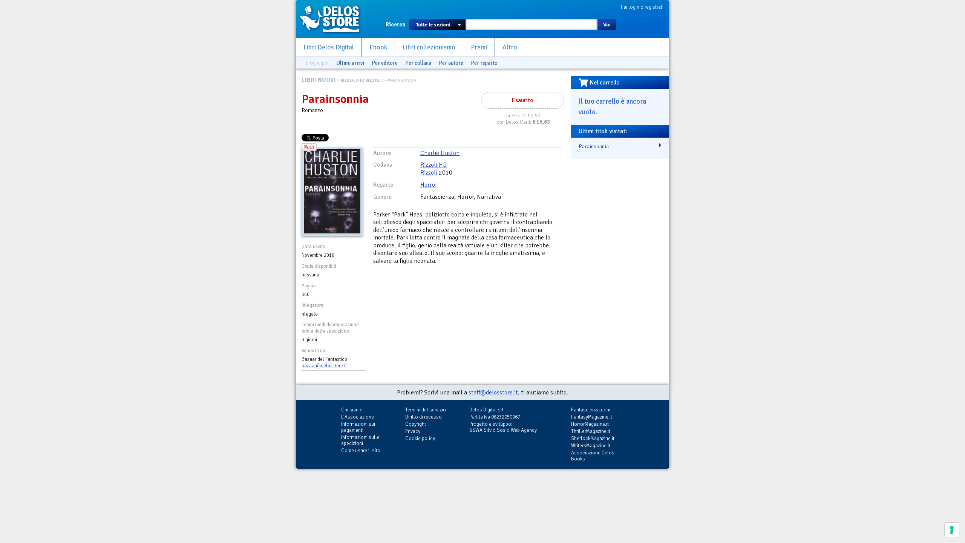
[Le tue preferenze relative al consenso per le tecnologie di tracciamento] (952, 530)
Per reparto (484, 63)
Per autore (451, 63)
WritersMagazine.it (590, 445)
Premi (479, 47)
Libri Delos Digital (328, 47)
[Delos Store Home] (333, 19)
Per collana (418, 63)
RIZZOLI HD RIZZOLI (361, 80)
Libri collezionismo (429, 47)
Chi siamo (352, 409)
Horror (428, 185)
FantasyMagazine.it (591, 417)
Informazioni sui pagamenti (358, 427)
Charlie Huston (440, 153)
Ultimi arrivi (350, 63)
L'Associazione (357, 417)
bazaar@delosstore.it (324, 366)
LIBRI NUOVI (319, 80)
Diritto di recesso (423, 417)
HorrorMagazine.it (590, 424)
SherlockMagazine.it (592, 438)
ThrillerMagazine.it (590, 431)
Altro (509, 47)
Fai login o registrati (642, 7)
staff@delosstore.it (493, 392)
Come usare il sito (360, 450)
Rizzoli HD (433, 165)
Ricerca (395, 24)
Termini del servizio (425, 409)
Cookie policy (420, 438)
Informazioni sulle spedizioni (360, 440)
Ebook (378, 47)
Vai (607, 24)
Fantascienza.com (590, 409)
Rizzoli (428, 172)
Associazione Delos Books (592, 455)
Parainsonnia (594, 146)
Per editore (385, 63)
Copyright (415, 424)
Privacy (412, 431)
